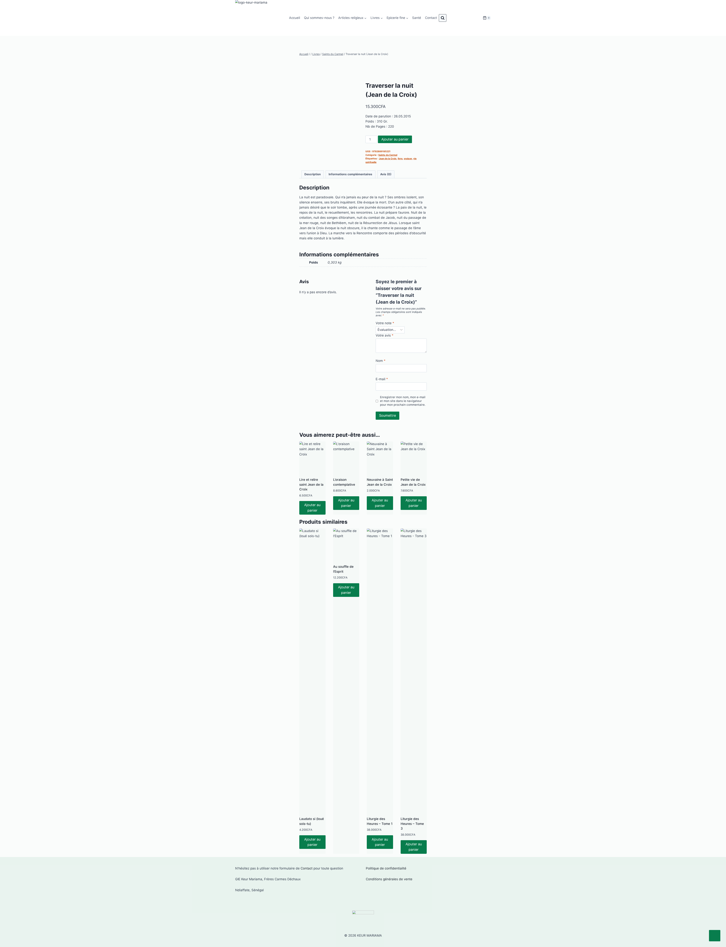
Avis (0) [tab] (385, 174)
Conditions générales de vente (389, 879)
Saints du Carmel (387, 155)
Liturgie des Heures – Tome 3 (412, 823)
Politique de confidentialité (386, 868)
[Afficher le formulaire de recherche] (443, 18)
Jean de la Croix (387, 158)
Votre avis (384, 335)
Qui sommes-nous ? (319, 18)
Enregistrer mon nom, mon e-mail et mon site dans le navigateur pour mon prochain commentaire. (402, 400)
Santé (416, 18)
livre (400, 158)
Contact (431, 18)
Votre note (385, 323)
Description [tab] (312, 174)
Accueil (294, 18)
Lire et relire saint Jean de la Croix (311, 484)
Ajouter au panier (395, 139)
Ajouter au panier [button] (312, 507)
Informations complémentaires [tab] (350, 174)
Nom (380, 361)
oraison (408, 158)
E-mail (382, 379)
